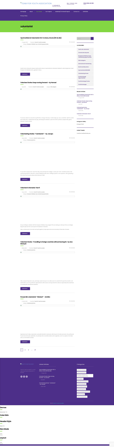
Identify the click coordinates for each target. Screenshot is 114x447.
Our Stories (39, 11)
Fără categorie (82, 60)
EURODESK (85, 11)
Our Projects (49, 11)
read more (24, 74)
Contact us (76, 11)
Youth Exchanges (82, 84)
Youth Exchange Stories (84, 81)
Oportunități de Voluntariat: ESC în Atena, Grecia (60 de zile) (85, 95)
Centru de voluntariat (83, 49)
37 (35, 350)
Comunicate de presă (83, 52)
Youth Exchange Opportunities (82, 77)
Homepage (23, 11)
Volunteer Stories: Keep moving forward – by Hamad (84, 101)
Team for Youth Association (58, 403)
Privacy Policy (23, 15)
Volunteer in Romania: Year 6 (84, 113)
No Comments (72, 42)
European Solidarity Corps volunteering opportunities (85, 56)
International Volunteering (84, 63)
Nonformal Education (83, 67)
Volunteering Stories (83, 73)
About (31, 11)
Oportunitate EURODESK (84, 70)
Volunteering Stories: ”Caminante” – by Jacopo (83, 108)
